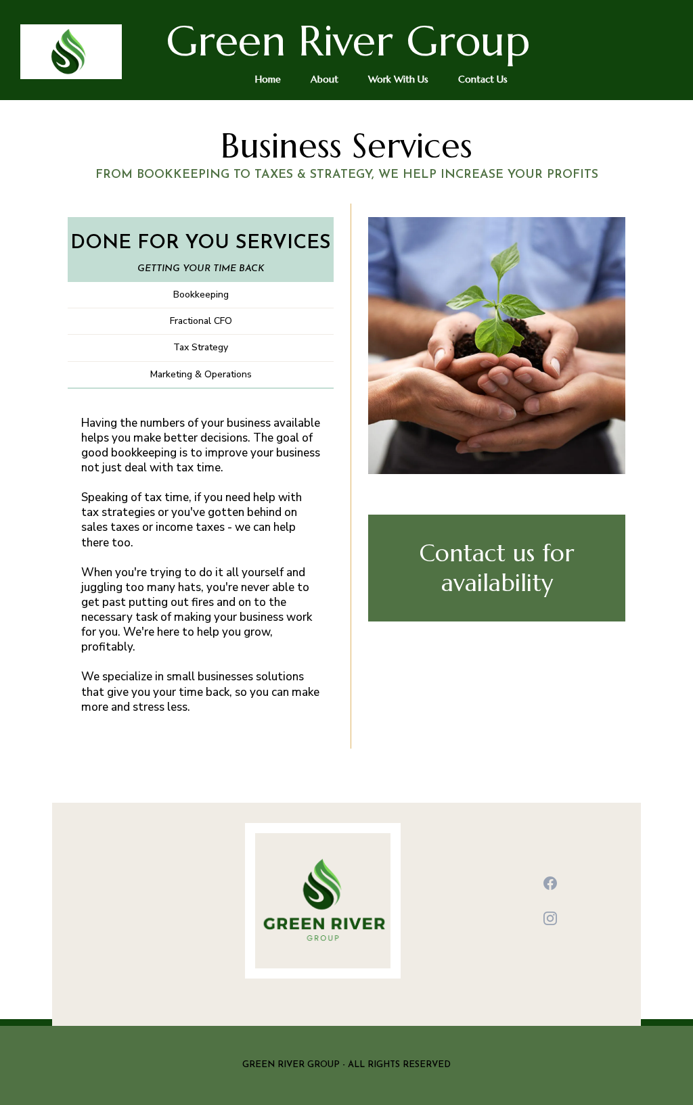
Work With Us (398, 79)
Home (268, 79)
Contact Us (483, 79)
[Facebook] (550, 883)
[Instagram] (550, 918)
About (324, 79)
